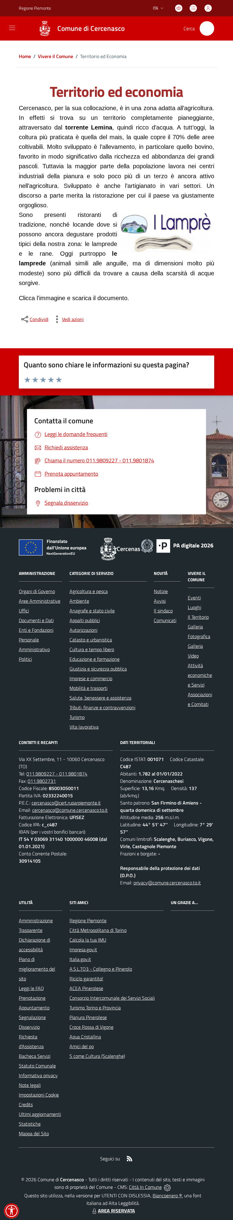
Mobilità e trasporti (88, 688)
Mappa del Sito (34, 1133)
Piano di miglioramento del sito (37, 969)
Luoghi (194, 607)
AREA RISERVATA (116, 1210)
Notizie (161, 591)
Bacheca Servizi (34, 1056)
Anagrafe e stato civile (92, 610)
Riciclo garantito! (86, 978)
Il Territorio (198, 617)
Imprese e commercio (90, 678)
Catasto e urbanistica (90, 639)
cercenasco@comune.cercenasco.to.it (70, 810)
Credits (26, 1104)
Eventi (194, 597)
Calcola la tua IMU (87, 939)
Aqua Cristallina (85, 1036)
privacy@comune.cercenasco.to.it (167, 882)
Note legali (30, 1085)
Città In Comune (145, 1187)
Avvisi (160, 601)
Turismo (77, 717)
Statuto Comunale (37, 1065)
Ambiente (79, 601)
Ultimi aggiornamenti (40, 1114)
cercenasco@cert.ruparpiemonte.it (66, 802)
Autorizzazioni (83, 630)
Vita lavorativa (84, 726)
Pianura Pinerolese (88, 1017)
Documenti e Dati (36, 620)
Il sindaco (163, 610)
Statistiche (30, 1123)
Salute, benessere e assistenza (100, 697)
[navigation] (12, 27)
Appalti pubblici (84, 620)
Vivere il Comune (55, 56)
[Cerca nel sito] (207, 28)
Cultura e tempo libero (91, 649)
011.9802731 (42, 781)
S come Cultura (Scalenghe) (97, 1056)
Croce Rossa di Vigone (91, 1027)
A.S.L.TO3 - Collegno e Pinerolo (100, 968)
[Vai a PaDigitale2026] (177, 545)
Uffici (24, 610)
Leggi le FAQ (31, 988)
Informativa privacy (38, 1075)
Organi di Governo (37, 591)
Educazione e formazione (94, 659)
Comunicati (165, 620)
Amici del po (81, 1046)
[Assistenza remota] (167, 1187)
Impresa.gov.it (83, 949)
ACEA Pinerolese (86, 988)
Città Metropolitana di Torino (98, 930)
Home (25, 56)
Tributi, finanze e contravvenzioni (102, 707)
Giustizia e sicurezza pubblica (98, 668)
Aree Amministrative (39, 601)
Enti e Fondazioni (36, 630)
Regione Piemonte (35, 8)
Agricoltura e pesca (88, 591)
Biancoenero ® (167, 1195)
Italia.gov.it (80, 959)
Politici (25, 659)
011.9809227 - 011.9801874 (56, 773)
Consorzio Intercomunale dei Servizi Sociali (112, 998)
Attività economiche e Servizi (200, 675)
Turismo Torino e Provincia (95, 1007)
